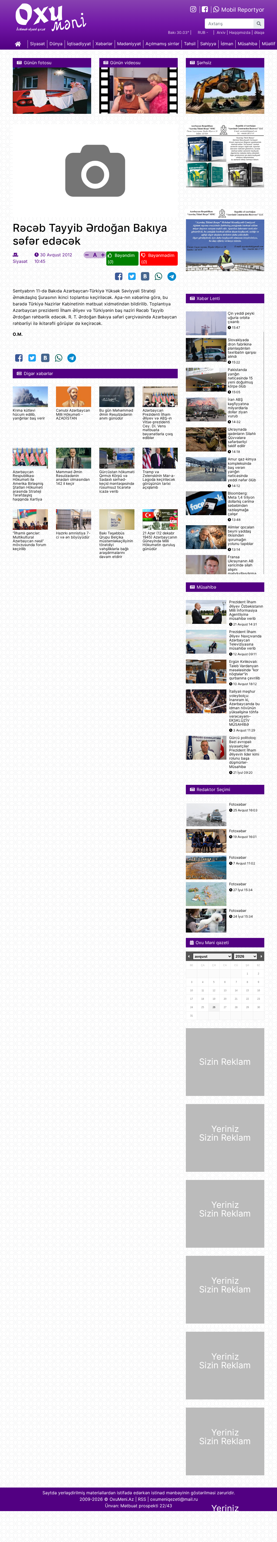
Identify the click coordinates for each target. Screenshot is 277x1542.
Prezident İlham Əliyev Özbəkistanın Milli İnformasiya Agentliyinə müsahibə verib (246, 610)
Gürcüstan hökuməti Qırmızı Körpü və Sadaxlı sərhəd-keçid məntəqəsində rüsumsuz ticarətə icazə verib (116, 481)
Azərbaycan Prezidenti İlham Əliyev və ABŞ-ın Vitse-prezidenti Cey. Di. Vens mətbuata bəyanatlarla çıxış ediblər (158, 424)
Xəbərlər (104, 43)
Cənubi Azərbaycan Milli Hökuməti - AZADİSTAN (73, 414)
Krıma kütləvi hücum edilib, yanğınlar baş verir (29, 414)
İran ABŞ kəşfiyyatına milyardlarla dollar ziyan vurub (238, 408)
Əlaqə (259, 32)
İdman (227, 43)
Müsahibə (247, 43)
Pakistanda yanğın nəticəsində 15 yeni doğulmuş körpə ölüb (240, 378)
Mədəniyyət (129, 43)
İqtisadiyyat (79, 43)
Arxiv (221, 32)
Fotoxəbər (237, 804)
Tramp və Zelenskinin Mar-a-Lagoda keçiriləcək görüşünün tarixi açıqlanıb (159, 480)
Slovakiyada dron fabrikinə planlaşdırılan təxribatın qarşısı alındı (242, 348)
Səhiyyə (208, 43)
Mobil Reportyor (242, 9)
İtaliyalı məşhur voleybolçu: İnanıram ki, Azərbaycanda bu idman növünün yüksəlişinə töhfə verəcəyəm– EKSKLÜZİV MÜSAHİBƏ (244, 708)
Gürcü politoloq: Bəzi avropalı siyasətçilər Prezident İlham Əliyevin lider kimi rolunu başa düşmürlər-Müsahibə (244, 752)
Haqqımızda (239, 32)
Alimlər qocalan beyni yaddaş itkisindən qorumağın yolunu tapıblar (241, 535)
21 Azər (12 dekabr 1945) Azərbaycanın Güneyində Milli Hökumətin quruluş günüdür (160, 541)
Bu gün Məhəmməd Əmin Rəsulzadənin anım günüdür (116, 414)
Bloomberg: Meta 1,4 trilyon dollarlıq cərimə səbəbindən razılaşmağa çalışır (241, 503)
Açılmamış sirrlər (162, 43)
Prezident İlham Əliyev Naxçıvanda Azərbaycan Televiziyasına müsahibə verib (245, 640)
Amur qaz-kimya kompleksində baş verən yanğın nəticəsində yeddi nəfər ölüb (242, 469)
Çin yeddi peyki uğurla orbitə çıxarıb (241, 317)
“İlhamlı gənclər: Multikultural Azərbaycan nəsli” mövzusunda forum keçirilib (29, 541)
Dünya (56, 43)
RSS (142, 1499)
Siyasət (37, 43)
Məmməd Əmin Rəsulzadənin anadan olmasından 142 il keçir (73, 478)
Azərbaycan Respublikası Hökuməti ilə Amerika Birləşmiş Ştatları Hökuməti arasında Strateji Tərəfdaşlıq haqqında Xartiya (28, 485)
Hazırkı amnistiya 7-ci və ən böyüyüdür (73, 535)
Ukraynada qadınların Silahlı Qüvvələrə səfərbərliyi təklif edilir (242, 437)
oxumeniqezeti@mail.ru (174, 1499)
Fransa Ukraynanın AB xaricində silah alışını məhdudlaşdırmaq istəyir (243, 567)
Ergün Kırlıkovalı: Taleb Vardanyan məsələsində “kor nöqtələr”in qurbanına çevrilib (244, 670)
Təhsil (190, 43)
